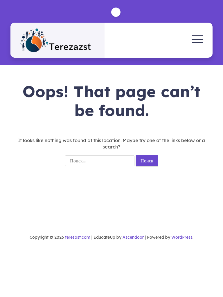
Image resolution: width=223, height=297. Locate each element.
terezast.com (77, 237)
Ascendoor (133, 237)
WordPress (182, 237)
